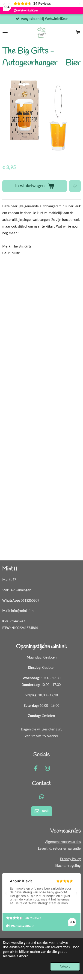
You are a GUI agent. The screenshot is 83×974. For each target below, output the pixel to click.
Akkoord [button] (65, 966)
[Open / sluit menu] (5, 32)
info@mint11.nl (22, 611)
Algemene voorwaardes (63, 842)
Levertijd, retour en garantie (59, 849)
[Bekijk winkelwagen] (78, 32)
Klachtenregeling (68, 866)
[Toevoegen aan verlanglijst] (75, 186)
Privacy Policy (70, 859)
